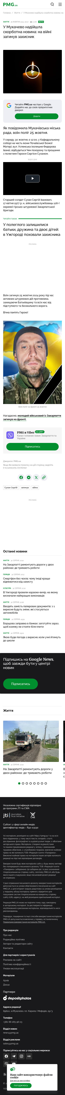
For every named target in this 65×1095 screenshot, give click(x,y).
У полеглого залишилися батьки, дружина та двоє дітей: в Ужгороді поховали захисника (31, 229)
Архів (6, 980)
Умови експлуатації (13, 968)
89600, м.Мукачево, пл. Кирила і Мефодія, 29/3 (28, 1011)
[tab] (19, 783)
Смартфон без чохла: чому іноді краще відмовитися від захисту (26, 580)
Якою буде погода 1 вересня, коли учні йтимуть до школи (32, 639)
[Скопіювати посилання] (43, 477)
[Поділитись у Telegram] (28, 477)
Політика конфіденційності (17, 964)
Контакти (8, 948)
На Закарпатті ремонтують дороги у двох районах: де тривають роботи (28, 566)
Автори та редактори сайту (18, 943)
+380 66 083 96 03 (12, 1022)
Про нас (7, 935)
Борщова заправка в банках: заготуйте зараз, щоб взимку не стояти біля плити (31, 625)
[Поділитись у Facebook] (21, 477)
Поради (6, 574)
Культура (7, 588)
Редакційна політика (14, 939)
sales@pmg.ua (10, 1043)
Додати (36, 116)
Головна (7, 13)
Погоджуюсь (21, 1085)
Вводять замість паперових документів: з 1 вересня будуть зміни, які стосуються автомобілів (29, 609)
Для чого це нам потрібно (20, 1081)
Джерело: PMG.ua (12, 461)
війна (35, 487)
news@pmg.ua (10, 1032)
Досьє (6, 984)
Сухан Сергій (10, 487)
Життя (17, 13)
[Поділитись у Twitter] (36, 477)
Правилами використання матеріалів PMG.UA (24, 922)
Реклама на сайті (12, 960)
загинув (25, 487)
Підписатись (32, 446)
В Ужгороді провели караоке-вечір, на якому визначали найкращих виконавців (30, 594)
